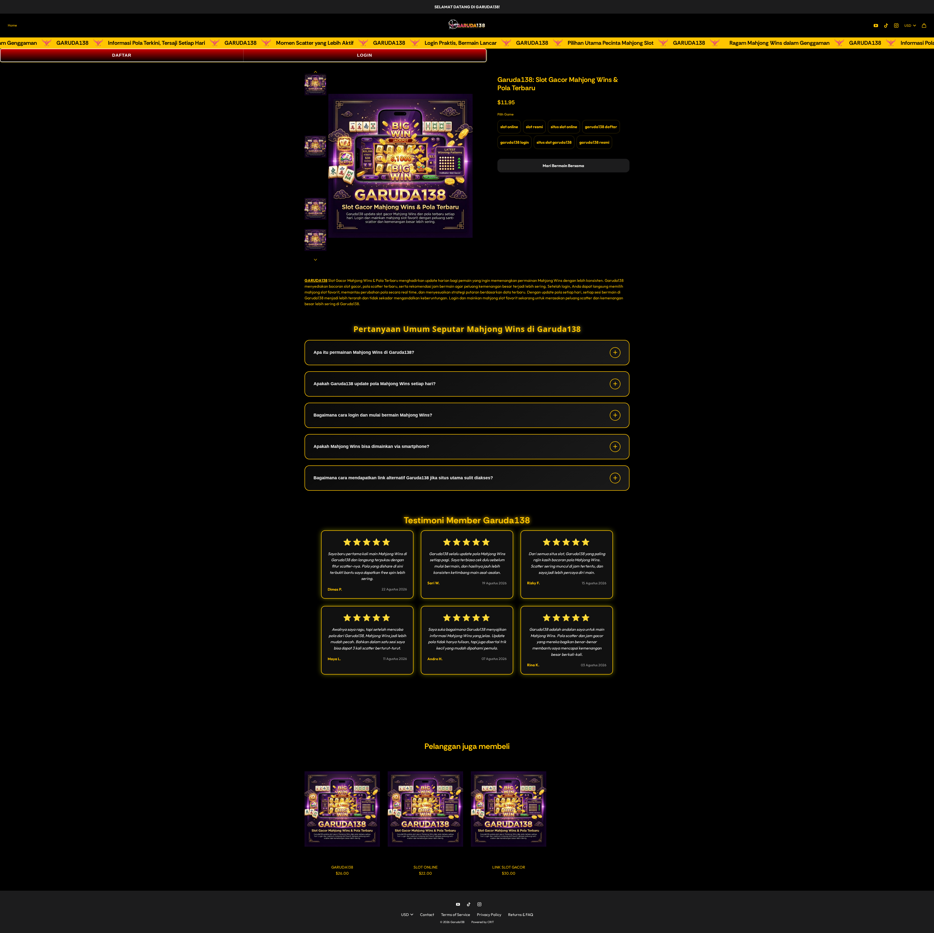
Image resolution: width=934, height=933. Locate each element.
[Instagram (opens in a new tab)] (896, 25)
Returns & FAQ (520, 914)
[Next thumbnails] (315, 259)
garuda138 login (514, 142)
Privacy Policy (489, 914)
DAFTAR (121, 55)
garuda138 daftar (601, 126)
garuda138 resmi (594, 142)
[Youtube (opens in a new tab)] (876, 25)
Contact (427, 914)
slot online (509, 126)
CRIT (490, 922)
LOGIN (364, 55)
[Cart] (924, 25)
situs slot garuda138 (554, 142)
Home (12, 25)
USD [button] (907, 25)
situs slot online (564, 126)
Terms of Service (455, 914)
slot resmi (534, 126)
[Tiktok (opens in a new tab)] (886, 25)
